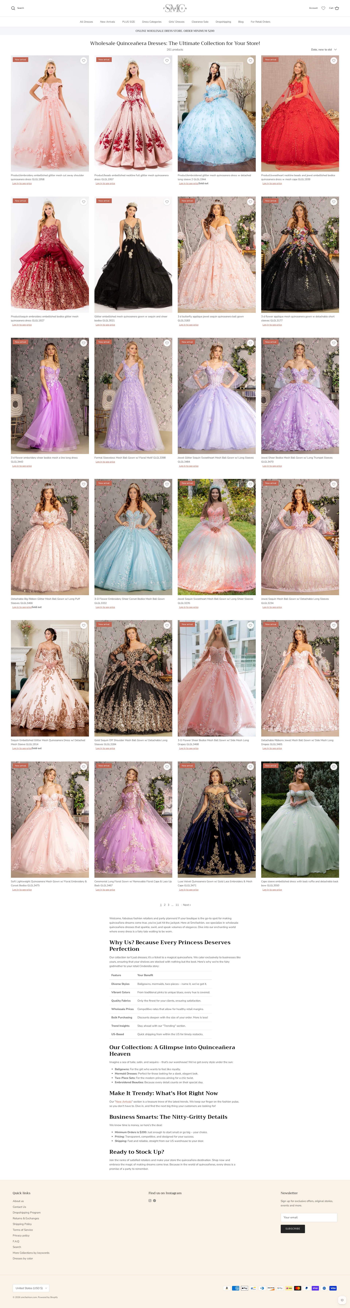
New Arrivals (107, 22)
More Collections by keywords (31, 1253)
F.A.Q (16, 1241)
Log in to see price (22, 183)
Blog (241, 22)
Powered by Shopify (48, 1297)
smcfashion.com (29, 1297)
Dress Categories (152, 22)
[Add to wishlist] (83, 60)
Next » (187, 905)
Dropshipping (223, 22)
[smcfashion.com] (175, 8)
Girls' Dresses (176, 22)
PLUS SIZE (128, 22)
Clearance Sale (200, 22)
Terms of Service (23, 1230)
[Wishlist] (323, 8)
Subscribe (292, 1228)
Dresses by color (23, 1258)
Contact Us (19, 1207)
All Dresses (86, 22)
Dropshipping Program (27, 1212)
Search (17, 1247)
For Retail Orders (260, 22)
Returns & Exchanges (26, 1218)
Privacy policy (21, 1235)
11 (177, 905)
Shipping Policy (22, 1224)
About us (18, 1201)
